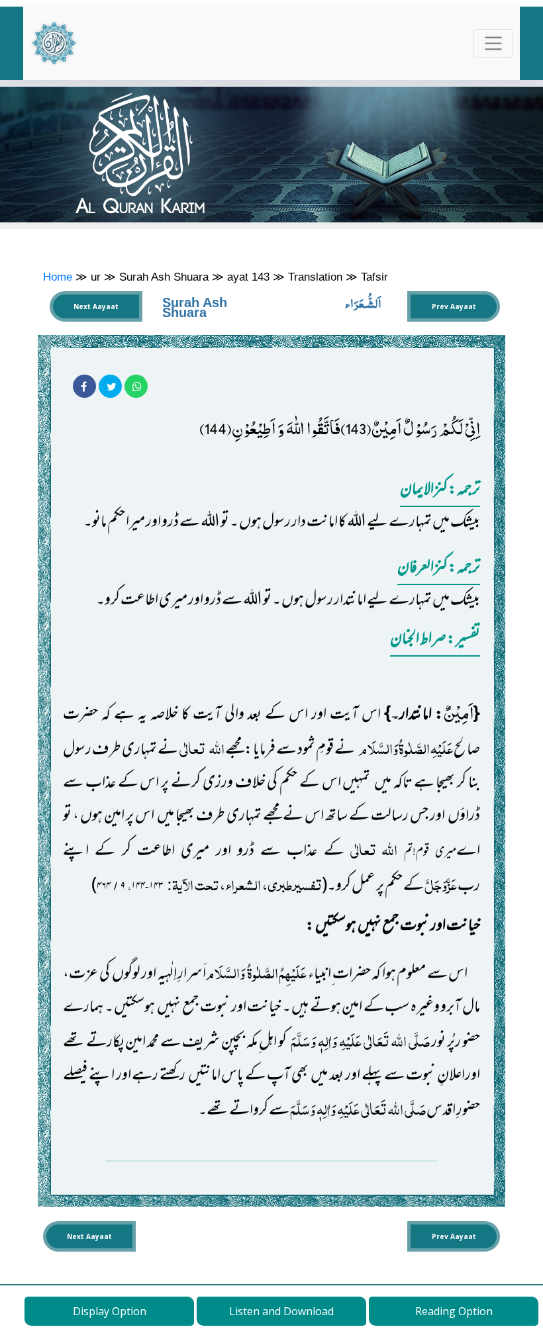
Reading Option (454, 1311)
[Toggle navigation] (493, 43)
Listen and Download (281, 1311)
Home (57, 276)
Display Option (109, 1311)
